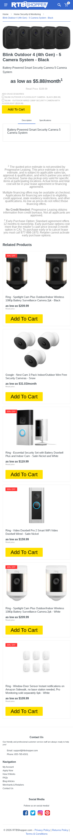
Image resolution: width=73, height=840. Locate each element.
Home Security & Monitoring (27, 14)
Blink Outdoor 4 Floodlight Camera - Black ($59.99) (33, 97)
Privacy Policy (42, 830)
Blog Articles (9, 781)
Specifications (45, 120)
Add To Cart (16, 109)
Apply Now (8, 770)
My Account (8, 767)
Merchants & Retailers (13, 785)
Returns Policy (60, 830)
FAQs (5, 777)
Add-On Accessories (13, 94)
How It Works (9, 774)
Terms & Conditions (36, 833)
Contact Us (8, 788)
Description (27, 120)
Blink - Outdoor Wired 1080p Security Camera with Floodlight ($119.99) (31, 102)
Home (6, 14)
